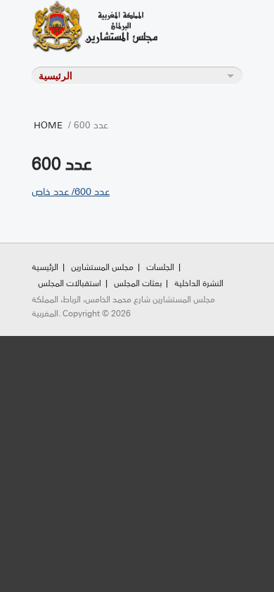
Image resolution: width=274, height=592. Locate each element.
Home (48, 124)
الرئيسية (45, 266)
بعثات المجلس (138, 282)
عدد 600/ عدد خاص (71, 191)
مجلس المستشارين (102, 266)
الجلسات (160, 266)
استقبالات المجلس (69, 282)
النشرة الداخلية (198, 282)
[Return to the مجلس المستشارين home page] (112, 26)
